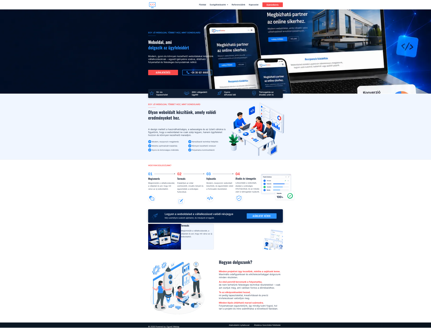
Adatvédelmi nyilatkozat (239, 325)
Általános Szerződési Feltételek (267, 325)
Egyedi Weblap (173, 326)
